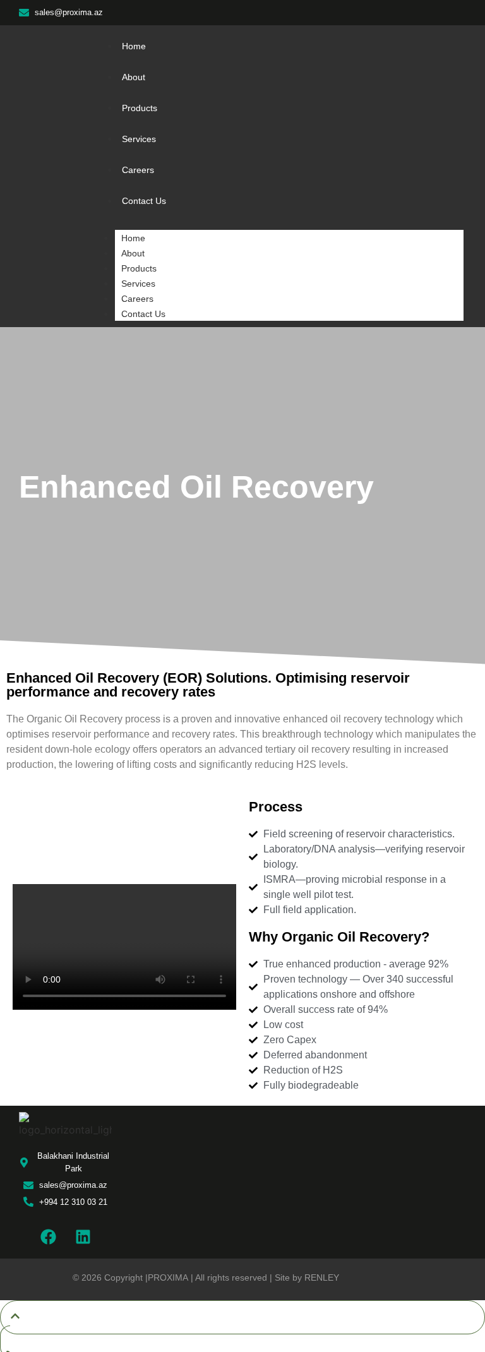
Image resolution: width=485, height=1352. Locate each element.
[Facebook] (48, 1236)
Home (133, 238)
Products (139, 268)
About (133, 253)
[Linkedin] (83, 1236)
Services (138, 283)
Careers (137, 299)
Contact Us (143, 314)
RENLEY (321, 1277)
